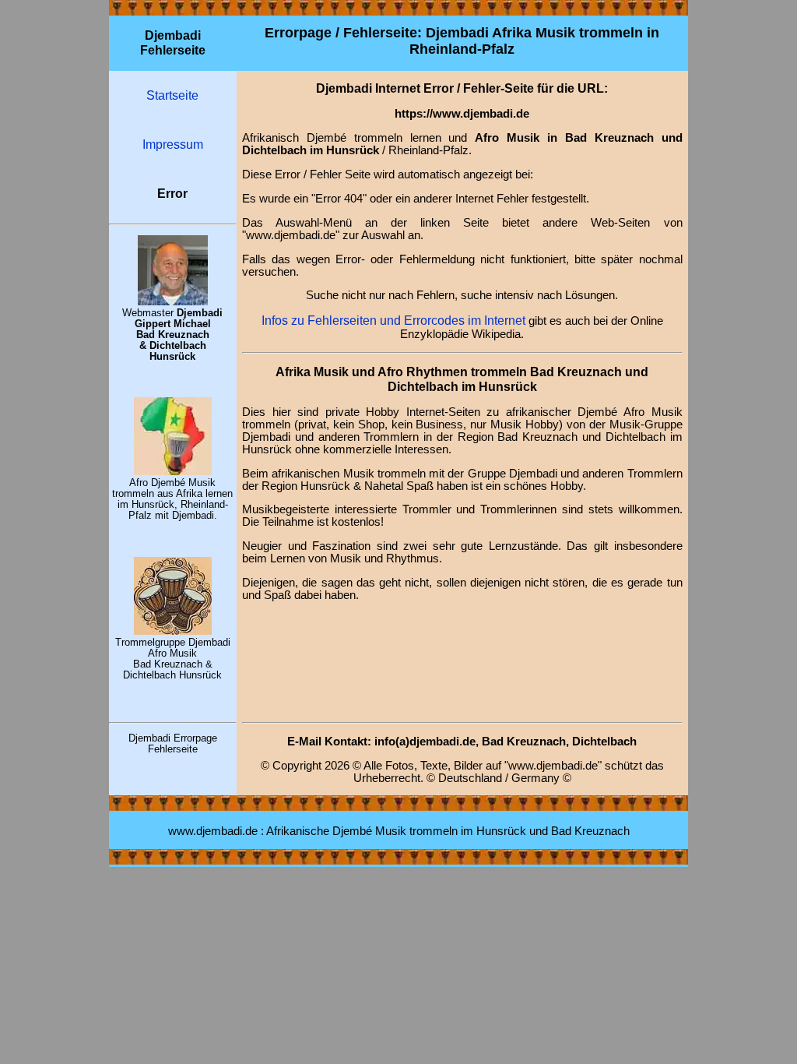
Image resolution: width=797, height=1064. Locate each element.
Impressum (172, 144)
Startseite (172, 95)
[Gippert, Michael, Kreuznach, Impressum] (173, 301)
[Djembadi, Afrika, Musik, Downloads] (173, 631)
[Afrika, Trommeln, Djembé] (173, 471)
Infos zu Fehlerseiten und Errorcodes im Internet (393, 320)
